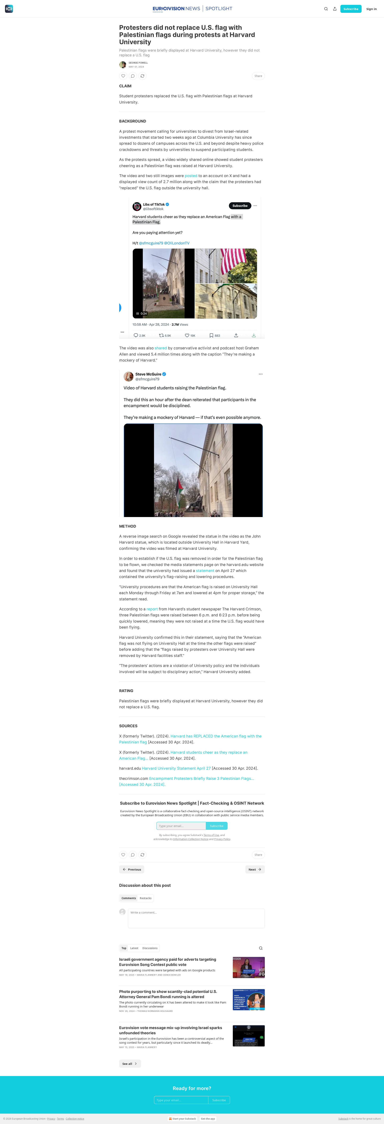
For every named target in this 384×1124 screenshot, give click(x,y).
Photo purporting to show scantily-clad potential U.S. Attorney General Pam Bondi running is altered (168, 994)
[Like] (123, 76)
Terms (60, 1118)
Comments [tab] (129, 898)
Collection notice (75, 1118)
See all (127, 1064)
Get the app (208, 1118)
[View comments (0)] (133, 76)
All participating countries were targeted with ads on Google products (167, 970)
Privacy (51, 1118)
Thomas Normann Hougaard (155, 1011)
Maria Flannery (147, 975)
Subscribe (351, 9)
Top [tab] (124, 948)
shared (161, 348)
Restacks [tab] (145, 898)
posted (191, 175)
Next (252, 869)
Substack (343, 1118)
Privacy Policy (222, 839)
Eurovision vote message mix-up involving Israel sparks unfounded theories (170, 1030)
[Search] (326, 9)
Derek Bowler (172, 975)
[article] (192, 969)
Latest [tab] (134, 948)
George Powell (138, 62)
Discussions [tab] (149, 948)
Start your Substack (184, 1118)
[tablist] (136, 898)
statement (205, 570)
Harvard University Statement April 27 (176, 768)
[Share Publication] (335, 9)
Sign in (371, 9)
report (152, 609)
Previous (134, 869)
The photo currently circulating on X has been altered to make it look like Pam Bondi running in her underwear (172, 1004)
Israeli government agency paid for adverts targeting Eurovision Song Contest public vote (167, 962)
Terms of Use (211, 835)
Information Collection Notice (190, 839)
